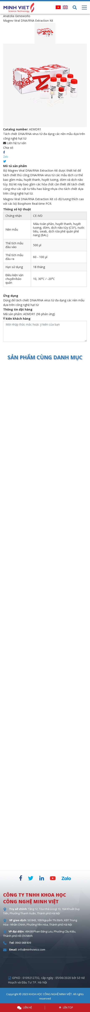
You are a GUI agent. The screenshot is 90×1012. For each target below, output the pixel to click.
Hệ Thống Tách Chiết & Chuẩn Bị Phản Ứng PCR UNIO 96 (44, 656)
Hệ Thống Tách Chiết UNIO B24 (44, 856)
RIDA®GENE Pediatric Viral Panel (45, 452)
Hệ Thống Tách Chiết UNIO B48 (44, 755)
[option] (45, 33)
